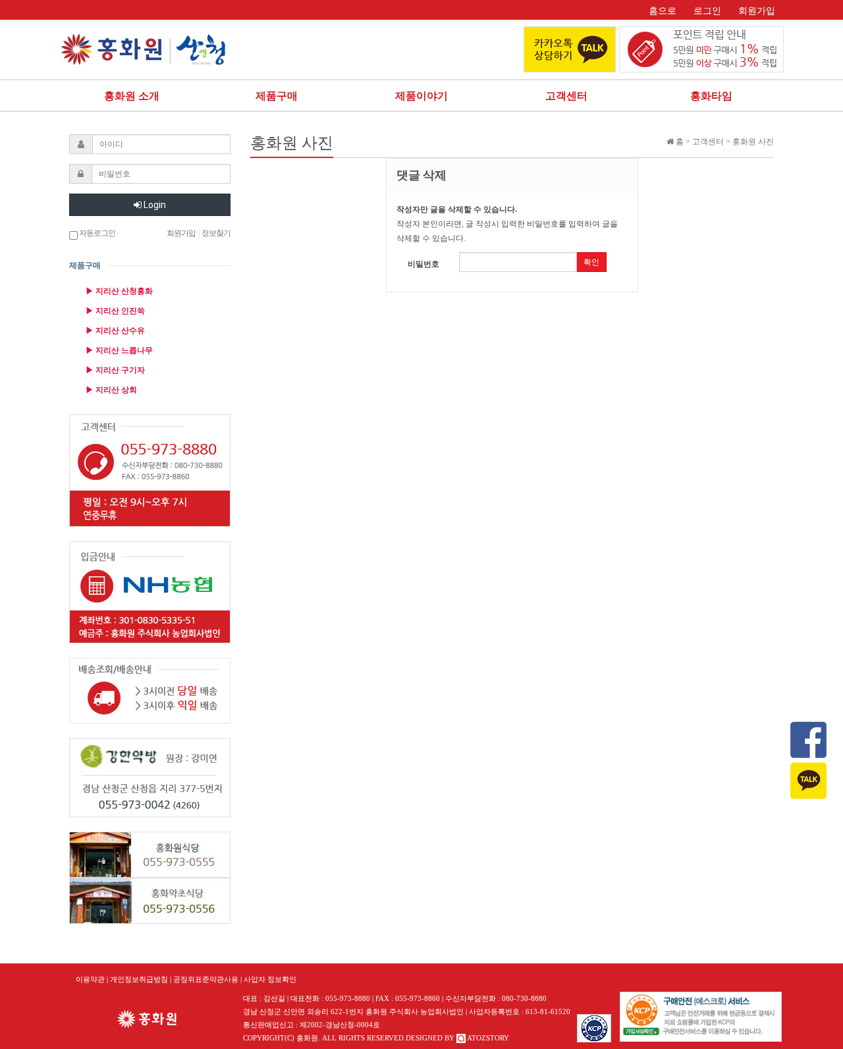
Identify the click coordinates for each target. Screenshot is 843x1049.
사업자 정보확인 (270, 979)
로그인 (707, 11)
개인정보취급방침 (139, 979)
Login (154, 205)
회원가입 (756, 11)
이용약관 (90, 979)
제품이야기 (421, 95)
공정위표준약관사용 (205, 979)
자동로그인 (96, 233)
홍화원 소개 (131, 95)
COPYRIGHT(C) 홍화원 (280, 1038)
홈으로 (662, 11)
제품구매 (277, 95)
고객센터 (566, 95)
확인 (591, 262)
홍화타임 (711, 95)
